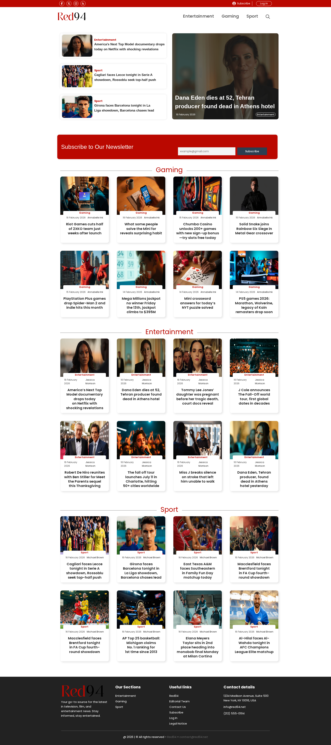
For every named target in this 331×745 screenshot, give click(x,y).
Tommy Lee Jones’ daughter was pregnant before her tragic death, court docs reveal (197, 397)
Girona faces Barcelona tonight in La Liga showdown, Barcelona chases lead (141, 571)
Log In (173, 718)
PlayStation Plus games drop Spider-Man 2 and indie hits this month (84, 303)
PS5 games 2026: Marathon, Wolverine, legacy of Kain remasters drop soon (254, 305)
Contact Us (177, 707)
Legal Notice (178, 723)
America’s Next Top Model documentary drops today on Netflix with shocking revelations (84, 399)
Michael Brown (95, 557)
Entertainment (198, 16)
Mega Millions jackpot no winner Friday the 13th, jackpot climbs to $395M (141, 305)
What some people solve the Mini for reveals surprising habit (141, 228)
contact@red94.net (193, 737)
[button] (268, 16)
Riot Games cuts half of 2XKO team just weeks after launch (84, 228)
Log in (264, 3)
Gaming (230, 16)
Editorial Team (179, 701)
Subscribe (243, 3)
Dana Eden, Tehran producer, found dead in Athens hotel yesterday (254, 479)
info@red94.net (235, 707)
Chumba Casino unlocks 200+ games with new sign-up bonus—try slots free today (197, 231)
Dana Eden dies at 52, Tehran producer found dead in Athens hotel (141, 394)
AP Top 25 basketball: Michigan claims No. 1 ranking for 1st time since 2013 (141, 645)
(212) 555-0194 (234, 713)
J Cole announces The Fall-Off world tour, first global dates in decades (254, 397)
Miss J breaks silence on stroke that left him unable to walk (197, 477)
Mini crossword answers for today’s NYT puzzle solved (197, 303)
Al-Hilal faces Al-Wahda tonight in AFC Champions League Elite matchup (254, 645)
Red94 (174, 696)
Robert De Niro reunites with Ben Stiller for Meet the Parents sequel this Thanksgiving (84, 479)
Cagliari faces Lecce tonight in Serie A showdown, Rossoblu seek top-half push (84, 571)
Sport (252, 16)
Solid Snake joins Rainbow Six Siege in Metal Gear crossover (254, 228)
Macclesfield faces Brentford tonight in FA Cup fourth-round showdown (254, 571)
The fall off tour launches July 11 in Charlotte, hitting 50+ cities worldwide (141, 479)
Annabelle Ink (95, 217)
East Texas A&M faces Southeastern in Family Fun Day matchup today (197, 571)
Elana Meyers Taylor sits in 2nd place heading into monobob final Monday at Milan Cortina (198, 647)
